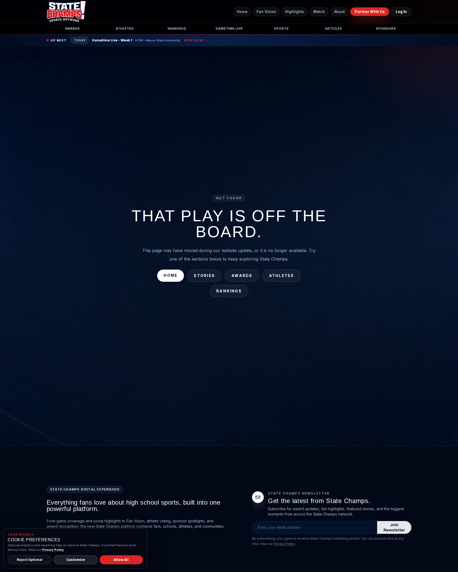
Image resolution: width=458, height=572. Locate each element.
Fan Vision (266, 11)
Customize (75, 560)
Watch (319, 11)
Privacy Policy (284, 544)
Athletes (125, 29)
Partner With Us (370, 11)
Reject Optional (29, 560)
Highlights (294, 11)
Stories (204, 275)
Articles (333, 29)
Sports (281, 29)
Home (242, 11)
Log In (401, 11)
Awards (72, 29)
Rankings (177, 29)
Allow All (121, 560)
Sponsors (386, 29)
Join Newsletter (394, 527)
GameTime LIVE (229, 29)
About (339, 11)
